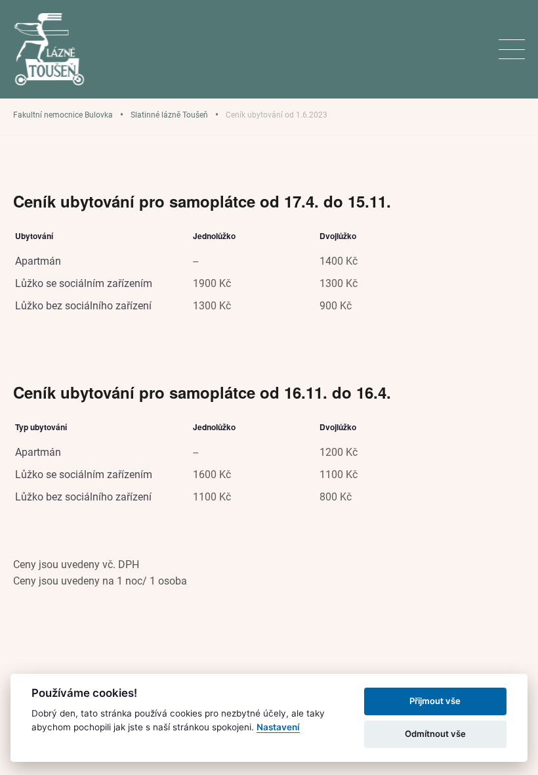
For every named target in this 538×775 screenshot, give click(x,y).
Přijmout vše (435, 701)
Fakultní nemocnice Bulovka (63, 114)
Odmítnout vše (435, 733)
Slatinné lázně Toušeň (169, 114)
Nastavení (278, 727)
